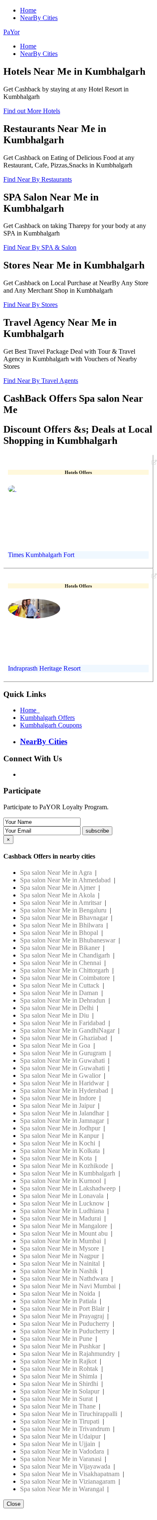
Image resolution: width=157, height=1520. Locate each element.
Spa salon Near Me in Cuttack (59, 985)
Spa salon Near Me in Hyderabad (64, 1090)
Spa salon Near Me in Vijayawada (65, 1466)
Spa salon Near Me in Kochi (57, 1143)
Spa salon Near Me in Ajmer (57, 887)
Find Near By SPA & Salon (39, 247)
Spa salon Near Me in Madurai (60, 1218)
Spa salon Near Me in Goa (55, 1045)
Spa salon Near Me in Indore (58, 1098)
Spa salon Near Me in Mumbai (60, 1240)
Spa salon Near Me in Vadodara (62, 1451)
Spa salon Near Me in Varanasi (60, 1458)
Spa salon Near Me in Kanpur (59, 1135)
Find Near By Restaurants (37, 179)
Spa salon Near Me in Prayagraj (62, 1316)
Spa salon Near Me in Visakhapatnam (69, 1473)
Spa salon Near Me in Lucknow (62, 1203)
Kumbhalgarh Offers (47, 717)
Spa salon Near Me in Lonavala (62, 1195)
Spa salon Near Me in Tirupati (59, 1421)
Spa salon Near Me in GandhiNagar (67, 1030)
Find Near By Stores (30, 304)
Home (28, 10)
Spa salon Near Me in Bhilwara (61, 925)
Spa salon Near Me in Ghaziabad (63, 1037)
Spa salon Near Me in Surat (56, 1398)
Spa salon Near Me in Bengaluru (63, 910)
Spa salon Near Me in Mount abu (64, 1233)
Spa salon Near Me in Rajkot (58, 1361)
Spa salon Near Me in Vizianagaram (67, 1481)
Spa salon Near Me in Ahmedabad (65, 880)
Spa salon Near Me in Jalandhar (62, 1113)
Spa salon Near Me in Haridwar (62, 1083)
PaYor (11, 31)
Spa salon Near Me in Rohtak (59, 1368)
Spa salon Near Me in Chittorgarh (64, 970)
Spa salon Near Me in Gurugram (63, 1052)
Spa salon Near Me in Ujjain (57, 1443)
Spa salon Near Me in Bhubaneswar (67, 940)
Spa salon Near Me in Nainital (60, 1263)
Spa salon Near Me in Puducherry (64, 1323)
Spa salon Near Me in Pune (56, 1338)
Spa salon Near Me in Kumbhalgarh (67, 1173)
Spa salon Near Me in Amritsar (60, 902)
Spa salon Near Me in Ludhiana (62, 1210)
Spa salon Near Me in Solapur (59, 1391)
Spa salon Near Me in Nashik (59, 1270)
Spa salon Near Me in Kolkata (60, 1150)
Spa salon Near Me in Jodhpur (60, 1128)
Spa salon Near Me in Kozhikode (64, 1165)
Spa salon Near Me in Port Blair (62, 1308)
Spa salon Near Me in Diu (54, 1015)
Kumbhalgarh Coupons (51, 725)
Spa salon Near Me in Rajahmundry (67, 1353)
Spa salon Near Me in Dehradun (62, 1000)
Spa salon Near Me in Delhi (57, 1007)
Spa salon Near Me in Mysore (59, 1248)
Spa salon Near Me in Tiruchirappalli (68, 1413)
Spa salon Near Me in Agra (56, 872)
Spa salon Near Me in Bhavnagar (64, 917)
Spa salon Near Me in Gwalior (60, 1075)
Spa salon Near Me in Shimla (58, 1376)
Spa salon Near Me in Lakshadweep (68, 1188)
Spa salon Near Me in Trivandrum (65, 1428)
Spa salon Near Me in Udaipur (60, 1436)
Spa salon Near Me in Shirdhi (59, 1383)
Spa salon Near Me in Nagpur (59, 1255)
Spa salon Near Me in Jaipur (57, 1105)
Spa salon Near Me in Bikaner (60, 947)
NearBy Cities (39, 17)
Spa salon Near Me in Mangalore (63, 1225)
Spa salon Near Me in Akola (57, 895)
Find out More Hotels (31, 110)
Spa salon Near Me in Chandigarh (65, 955)
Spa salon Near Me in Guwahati (62, 1060)
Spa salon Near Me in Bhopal (59, 932)
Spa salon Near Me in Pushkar (60, 1346)
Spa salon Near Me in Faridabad (62, 1022)
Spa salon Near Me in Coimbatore (65, 977)
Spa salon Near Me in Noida (57, 1293)
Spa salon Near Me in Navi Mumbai (68, 1285)
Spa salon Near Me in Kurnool (60, 1180)
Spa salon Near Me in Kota (56, 1158)
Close (13, 1504)
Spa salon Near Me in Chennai (60, 962)
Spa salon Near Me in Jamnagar (62, 1120)
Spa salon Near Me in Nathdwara (64, 1278)
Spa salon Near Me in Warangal (62, 1488)
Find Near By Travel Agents (40, 380)
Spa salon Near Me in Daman (59, 992)
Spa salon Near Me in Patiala (58, 1301)
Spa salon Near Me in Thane (58, 1406)
